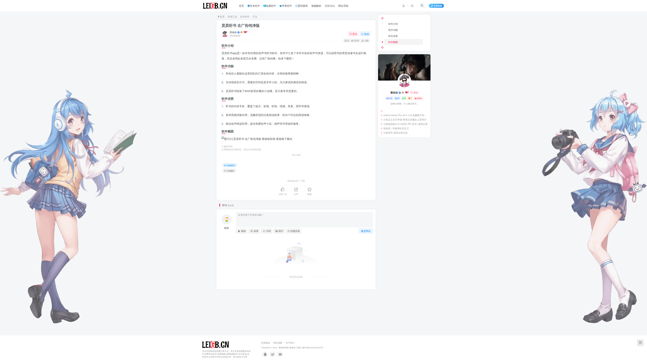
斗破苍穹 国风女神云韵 (395, 132)
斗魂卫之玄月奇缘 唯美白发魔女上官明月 (404, 119)
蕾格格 (233, 32)
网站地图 (277, 342)
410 (390, 98)
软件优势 (393, 36)
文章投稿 (438, 5)
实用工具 (232, 16)
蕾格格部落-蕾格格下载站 (290, 347)
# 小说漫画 (229, 170)
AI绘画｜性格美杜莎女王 (396, 128)
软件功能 (393, 30)
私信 (366, 34)
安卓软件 (245, 16)
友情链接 (265, 342)
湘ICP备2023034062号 (312, 347)
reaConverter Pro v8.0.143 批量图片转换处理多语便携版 (406, 115)
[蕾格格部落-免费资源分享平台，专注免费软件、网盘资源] (215, 344)
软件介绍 (393, 23)
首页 (222, 16)
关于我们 (290, 342)
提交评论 (366, 231)
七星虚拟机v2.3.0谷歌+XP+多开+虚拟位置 (405, 124)
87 (398, 98)
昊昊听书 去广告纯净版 (241, 25)
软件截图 (393, 42)
